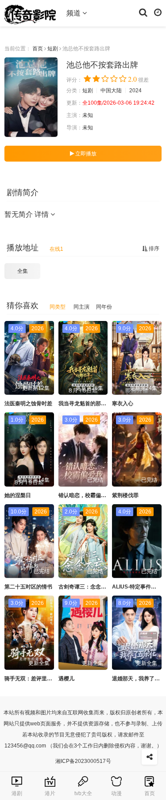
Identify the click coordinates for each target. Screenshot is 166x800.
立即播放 (85, 154)
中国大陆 (111, 90)
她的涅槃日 (17, 495)
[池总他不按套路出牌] (31, 97)
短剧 (52, 48)
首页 (37, 48)
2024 (135, 90)
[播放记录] (158, 12)
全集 (22, 271)
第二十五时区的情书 (28, 587)
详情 (42, 214)
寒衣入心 (122, 403)
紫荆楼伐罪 (125, 495)
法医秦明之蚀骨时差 (28, 403)
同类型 (58, 307)
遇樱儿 (66, 678)
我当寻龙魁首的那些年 (85, 403)
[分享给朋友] (149, 757)
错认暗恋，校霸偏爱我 (85, 495)
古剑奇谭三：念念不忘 (85, 587)
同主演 (81, 307)
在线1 (56, 249)
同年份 (104, 307)
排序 (153, 248)
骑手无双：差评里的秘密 (33, 678)
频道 (74, 13)
